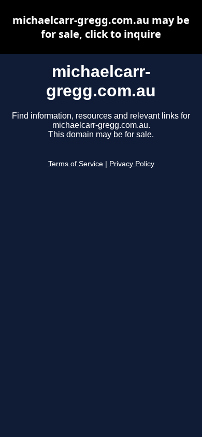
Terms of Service (75, 164)
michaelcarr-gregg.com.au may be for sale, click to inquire (101, 27)
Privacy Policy (131, 164)
